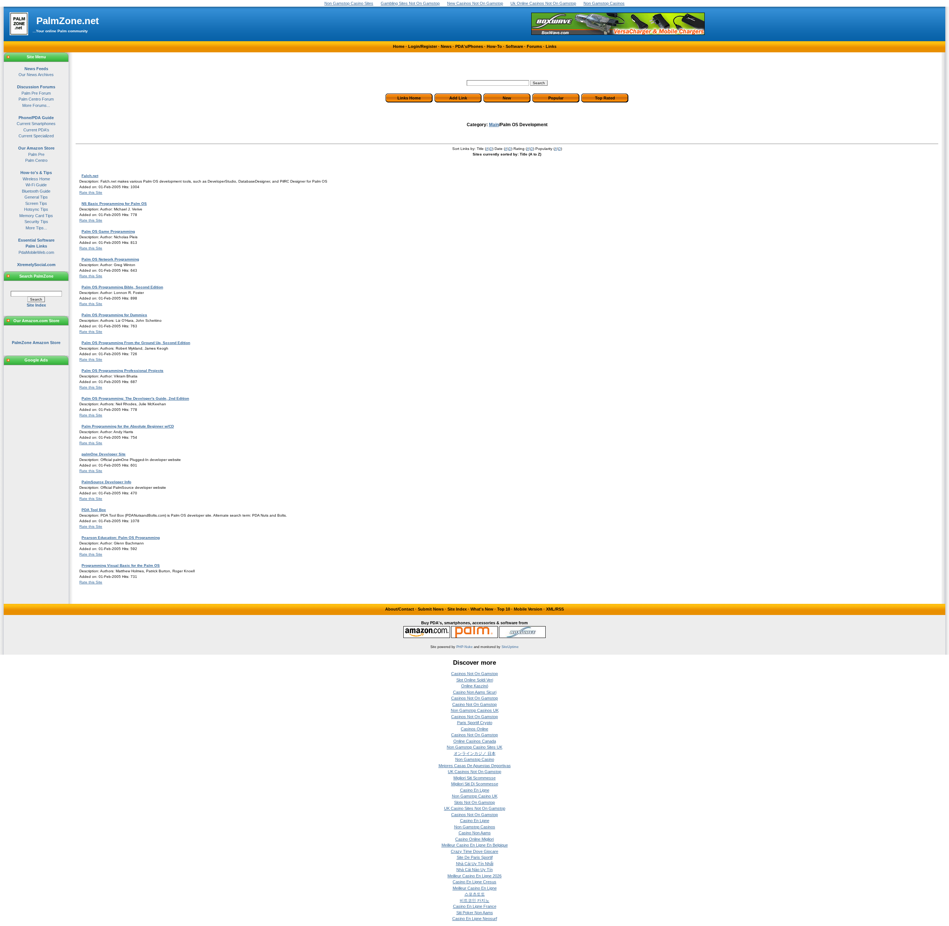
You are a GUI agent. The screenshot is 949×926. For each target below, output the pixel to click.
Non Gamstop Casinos (474, 827)
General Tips (36, 197)
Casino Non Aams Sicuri (474, 692)
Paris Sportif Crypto (474, 722)
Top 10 (503, 609)
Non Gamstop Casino (474, 759)
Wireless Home (36, 179)
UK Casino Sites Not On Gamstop (474, 808)
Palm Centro (36, 160)
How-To (494, 46)
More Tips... (36, 228)
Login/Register (422, 46)
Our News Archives (36, 74)
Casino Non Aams (475, 833)
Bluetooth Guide (36, 191)
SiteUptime (510, 647)
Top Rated (605, 98)
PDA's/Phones (469, 46)
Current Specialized (36, 136)
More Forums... (36, 105)
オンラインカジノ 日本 (475, 753)
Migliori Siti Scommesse (474, 778)
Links (551, 46)
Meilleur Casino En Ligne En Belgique (475, 845)
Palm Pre (36, 154)
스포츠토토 (474, 894)
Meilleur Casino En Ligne (475, 888)
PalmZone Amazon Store (36, 342)
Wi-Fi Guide (36, 185)
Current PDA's (36, 130)
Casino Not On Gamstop (474, 704)
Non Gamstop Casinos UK (475, 710)
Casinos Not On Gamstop (474, 673)
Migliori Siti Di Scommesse (474, 784)
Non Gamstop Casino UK (474, 796)
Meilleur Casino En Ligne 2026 (474, 876)
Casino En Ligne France (474, 906)
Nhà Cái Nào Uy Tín (474, 869)
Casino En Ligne (474, 790)
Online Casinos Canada (474, 741)
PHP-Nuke (464, 647)
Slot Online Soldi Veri (474, 680)
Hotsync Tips (36, 209)
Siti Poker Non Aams (474, 912)
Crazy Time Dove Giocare (474, 851)
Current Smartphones (36, 123)
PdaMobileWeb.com (36, 252)
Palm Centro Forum (36, 99)
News (446, 46)
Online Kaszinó (474, 686)
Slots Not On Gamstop (474, 802)
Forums (534, 46)
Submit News (431, 609)
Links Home (409, 98)
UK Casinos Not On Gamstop (474, 771)
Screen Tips (36, 203)
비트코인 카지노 (474, 900)
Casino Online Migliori (474, 839)
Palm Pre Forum (36, 93)
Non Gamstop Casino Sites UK (474, 747)
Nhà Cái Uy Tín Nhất (474, 863)
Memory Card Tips (36, 215)
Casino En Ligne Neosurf (474, 918)
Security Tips (36, 221)
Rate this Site (90, 192)
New (507, 98)
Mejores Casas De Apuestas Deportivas (475, 765)
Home (398, 46)
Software (514, 46)
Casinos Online (474, 729)
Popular (555, 98)
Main (494, 124)
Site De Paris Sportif (475, 857)
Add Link (458, 98)
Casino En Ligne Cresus (474, 882)
